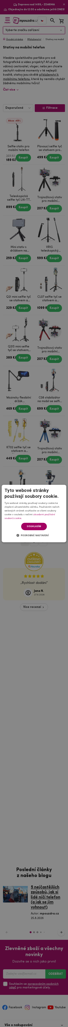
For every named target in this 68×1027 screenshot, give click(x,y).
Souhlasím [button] (34, 526)
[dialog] (34, 513)
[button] (34, 535)
